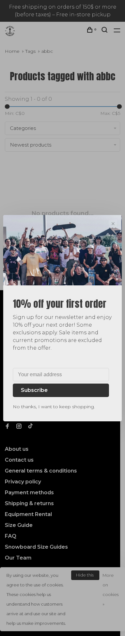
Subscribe (34, 390)
